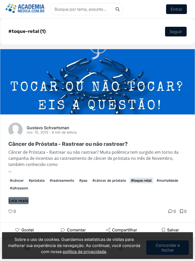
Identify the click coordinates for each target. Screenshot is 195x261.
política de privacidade (84, 251)
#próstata (37, 180)
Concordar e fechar (168, 247)
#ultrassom (19, 188)
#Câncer (17, 180)
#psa (83, 180)
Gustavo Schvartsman (48, 127)
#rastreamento (62, 180)
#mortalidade (167, 180)
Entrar (176, 9)
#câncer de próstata (109, 180)
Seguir (176, 31)
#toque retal (141, 180)
